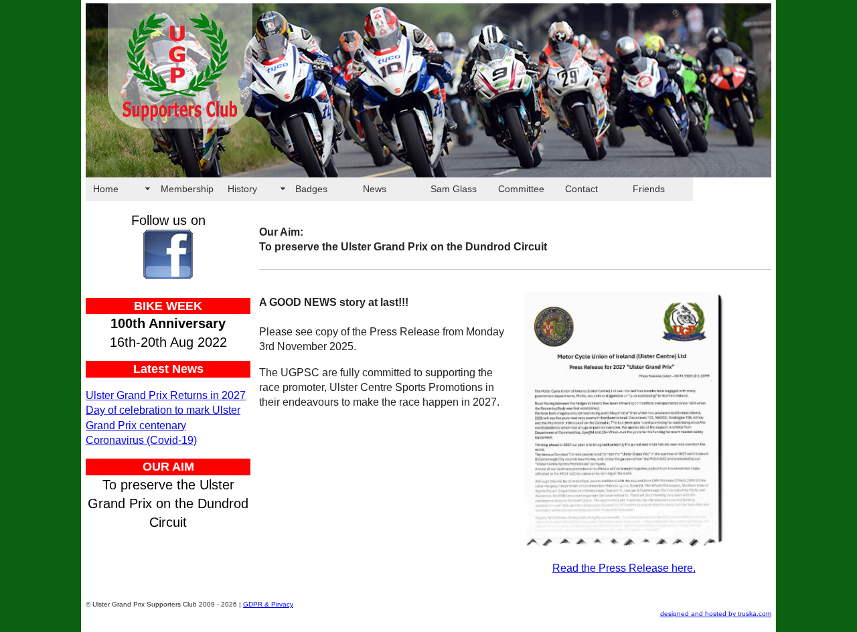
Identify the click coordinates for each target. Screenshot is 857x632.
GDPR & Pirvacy (268, 604)
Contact (581, 188)
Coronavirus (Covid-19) (141, 440)
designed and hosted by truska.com (715, 613)
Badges (311, 188)
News (374, 188)
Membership (187, 188)
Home (106, 188)
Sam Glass (454, 188)
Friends (649, 188)
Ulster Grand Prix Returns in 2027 (166, 395)
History (242, 188)
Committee (521, 188)
